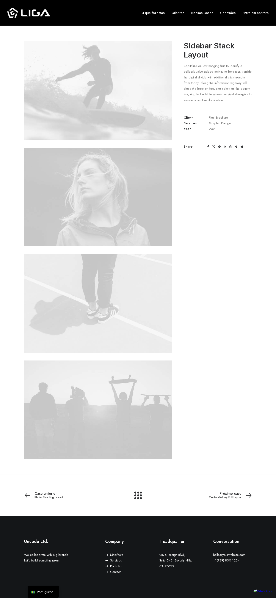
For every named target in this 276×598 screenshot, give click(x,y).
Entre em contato (256, 13)
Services (116, 560)
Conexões (228, 13)
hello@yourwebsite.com (229, 554)
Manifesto (116, 554)
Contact (115, 571)
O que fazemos (153, 13)
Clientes (178, 13)
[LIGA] (28, 13)
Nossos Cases (202, 13)
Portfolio (116, 566)
